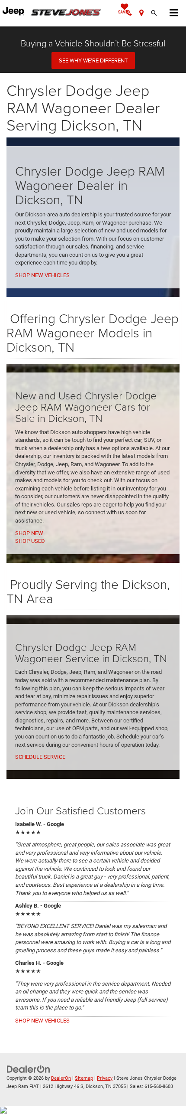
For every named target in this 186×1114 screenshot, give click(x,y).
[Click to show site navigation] (174, 13)
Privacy (104, 1078)
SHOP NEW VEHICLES (42, 275)
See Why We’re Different (93, 60)
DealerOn (61, 1078)
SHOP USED (30, 541)
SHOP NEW (29, 533)
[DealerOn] (28, 1069)
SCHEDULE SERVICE (40, 757)
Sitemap (84, 1078)
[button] (129, 13)
